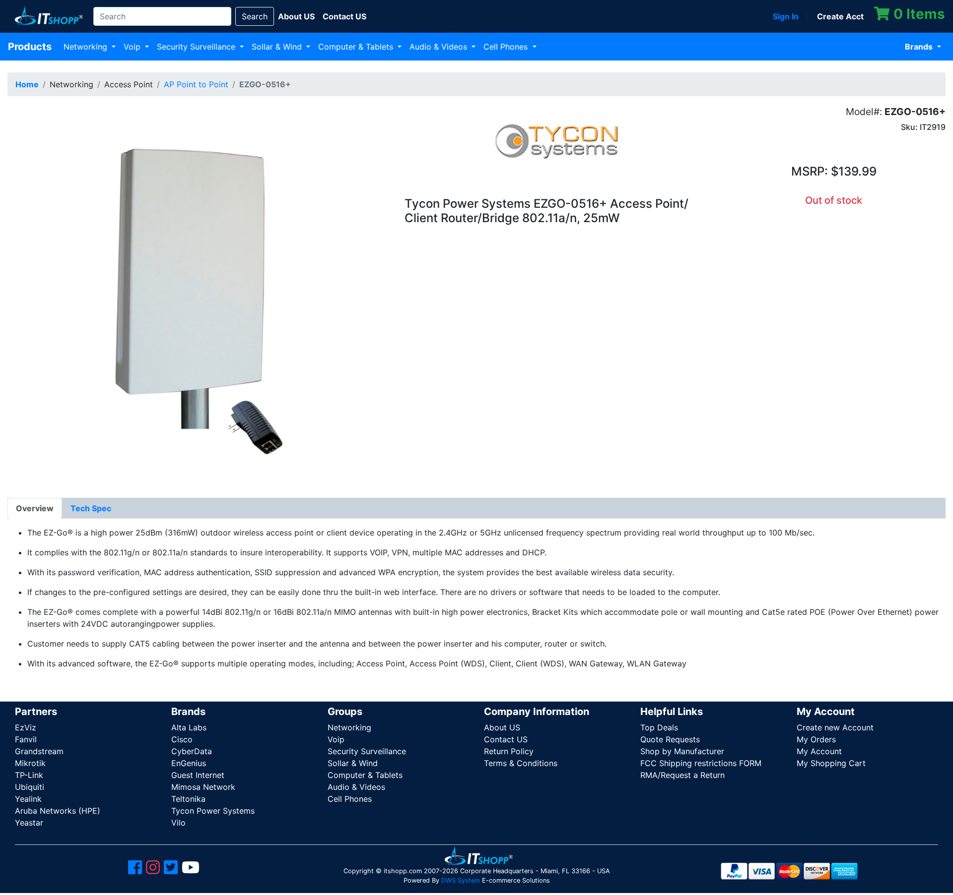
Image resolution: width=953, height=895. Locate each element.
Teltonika (188, 799)
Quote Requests (670, 739)
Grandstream (39, 751)
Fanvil (26, 739)
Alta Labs (188, 727)
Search (255, 16)
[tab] (34, 508)
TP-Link (29, 775)
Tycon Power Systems (213, 811)
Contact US (506, 739)
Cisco (182, 739)
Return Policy (509, 751)
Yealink (28, 799)
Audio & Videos (439, 47)
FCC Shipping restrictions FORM (700, 763)
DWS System (460, 880)
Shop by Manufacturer (682, 751)
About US (502, 727)
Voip (133, 47)
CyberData (191, 751)
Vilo (178, 823)
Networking (87, 47)
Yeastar (29, 823)
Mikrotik (30, 763)
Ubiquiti (29, 787)
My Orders (816, 739)
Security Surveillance (197, 47)
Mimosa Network (203, 787)
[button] (198, 294)
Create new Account (835, 727)
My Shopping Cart (831, 763)
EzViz (25, 727)
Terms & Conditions (520, 763)
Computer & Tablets (357, 47)
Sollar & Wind (278, 47)
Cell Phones (506, 47)
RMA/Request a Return (682, 775)
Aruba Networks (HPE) (57, 811)
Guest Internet (197, 775)
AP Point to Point (196, 84)
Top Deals (659, 727)
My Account (819, 751)
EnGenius (188, 763)
